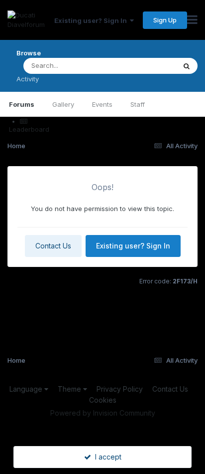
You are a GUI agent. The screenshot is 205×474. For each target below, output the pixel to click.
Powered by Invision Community (102, 413)
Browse (28, 53)
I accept (106, 457)
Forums (21, 104)
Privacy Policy (120, 389)
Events (102, 104)
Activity (27, 79)
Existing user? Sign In (92, 20)
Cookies (102, 400)
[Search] (187, 66)
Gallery (63, 104)
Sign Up (165, 20)
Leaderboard (29, 129)
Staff (137, 104)
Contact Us (53, 245)
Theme (70, 389)
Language (26, 389)
